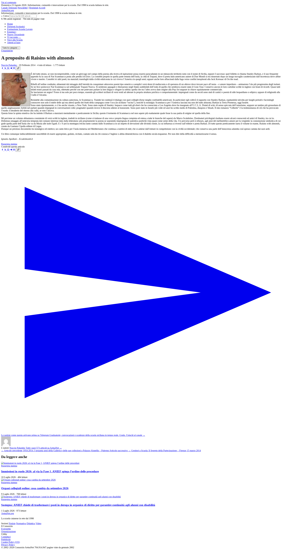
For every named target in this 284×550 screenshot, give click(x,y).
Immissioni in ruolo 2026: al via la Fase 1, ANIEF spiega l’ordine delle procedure (50, 471)
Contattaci (6, 537)
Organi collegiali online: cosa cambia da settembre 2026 (34, 488)
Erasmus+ (11, 32)
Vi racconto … (14, 37)
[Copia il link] (18, 68)
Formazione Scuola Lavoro (20, 29)
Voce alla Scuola (15, 40)
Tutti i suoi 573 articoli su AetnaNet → (44, 448)
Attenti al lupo (13, 42)
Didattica (31, 523)
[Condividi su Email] (14, 68)
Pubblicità (6, 539)
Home (10, 24)
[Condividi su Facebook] (2, 68)
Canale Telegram (9, 8)
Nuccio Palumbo (9, 65)
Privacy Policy (8, 544)
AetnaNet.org (7, 10)
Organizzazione (8, 531)
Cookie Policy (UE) (10, 542)
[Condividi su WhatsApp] (8, 68)
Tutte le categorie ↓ (10, 48)
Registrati (33, 8)
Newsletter (23, 8)
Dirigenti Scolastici (16, 26)
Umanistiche (7, 50)
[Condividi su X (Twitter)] (5, 68)
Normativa (21, 523)
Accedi (42, 8)
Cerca (6, 16)
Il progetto (6, 529)
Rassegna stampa (9, 144)
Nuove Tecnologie (15, 34)
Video (38, 523)
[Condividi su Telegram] (11, 68)
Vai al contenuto (8, 2)
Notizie (12, 523)
